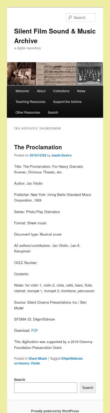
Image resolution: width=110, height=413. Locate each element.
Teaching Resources (30, 101)
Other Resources (27, 112)
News (81, 90)
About (41, 90)
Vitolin (35, 363)
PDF (34, 330)
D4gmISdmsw (71, 358)
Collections (61, 90)
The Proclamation (38, 147)
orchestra (21, 363)
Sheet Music (38, 358)
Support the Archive (67, 101)
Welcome (22, 90)
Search (53, 112)
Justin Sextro (61, 155)
